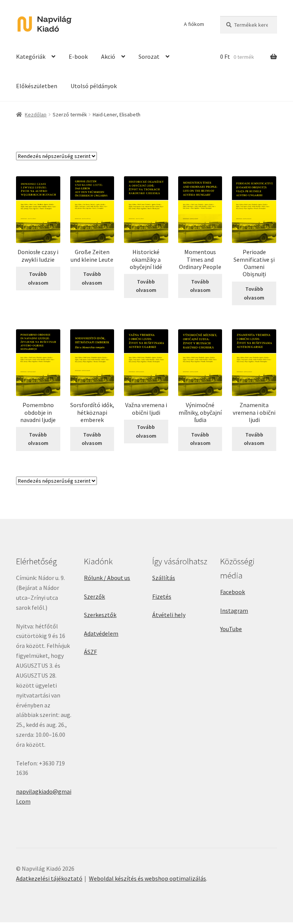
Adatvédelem (101, 633)
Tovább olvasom (38, 278)
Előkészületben (36, 86)
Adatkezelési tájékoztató (49, 878)
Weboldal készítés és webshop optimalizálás (147, 878)
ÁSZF (90, 652)
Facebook (232, 592)
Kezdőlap (36, 114)
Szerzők (94, 596)
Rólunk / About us (107, 578)
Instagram (234, 610)
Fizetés (161, 596)
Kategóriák (30, 56)
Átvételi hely (168, 615)
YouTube (231, 629)
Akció (108, 56)
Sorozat (148, 56)
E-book (78, 56)
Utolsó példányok (94, 86)
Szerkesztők (100, 615)
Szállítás (163, 578)
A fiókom (194, 24)
